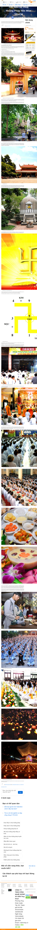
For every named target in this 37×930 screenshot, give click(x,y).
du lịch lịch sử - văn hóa (10, 844)
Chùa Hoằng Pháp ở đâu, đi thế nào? (28, 25)
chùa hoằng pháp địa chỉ (11, 828)
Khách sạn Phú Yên (8, 886)
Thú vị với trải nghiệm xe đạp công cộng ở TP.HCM (13, 814)
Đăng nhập (34, 0)
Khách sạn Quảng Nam (20, 886)
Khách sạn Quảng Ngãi (25, 886)
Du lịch (11, 4)
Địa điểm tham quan (9, 841)
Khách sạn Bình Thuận (2, 884)
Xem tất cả (32, 866)
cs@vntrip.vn (24, 922)
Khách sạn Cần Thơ (8, 884)
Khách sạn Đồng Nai (31, 884)
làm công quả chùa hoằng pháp (11, 855)
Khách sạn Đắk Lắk (19, 884)
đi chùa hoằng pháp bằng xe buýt (12, 832)
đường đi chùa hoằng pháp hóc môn (13, 851)
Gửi (20, 792)
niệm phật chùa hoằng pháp (12, 859)
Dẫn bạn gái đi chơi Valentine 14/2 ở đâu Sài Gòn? (13, 808)
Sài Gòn (25, 4)
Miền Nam (18, 4)
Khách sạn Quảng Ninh (31, 886)
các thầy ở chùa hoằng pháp (12, 822)
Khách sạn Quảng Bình (14, 886)
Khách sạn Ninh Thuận (2, 886)
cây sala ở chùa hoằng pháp (12, 825)
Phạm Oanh (15, 17)
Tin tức (4, 4)
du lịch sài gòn (8, 847)
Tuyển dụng (2, 892)
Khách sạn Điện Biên (25, 884)
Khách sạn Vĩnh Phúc (2, 887)
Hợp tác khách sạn (2, 891)
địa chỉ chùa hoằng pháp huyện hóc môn (13, 837)
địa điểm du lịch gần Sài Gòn (8, 784)
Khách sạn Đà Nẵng (14, 884)
